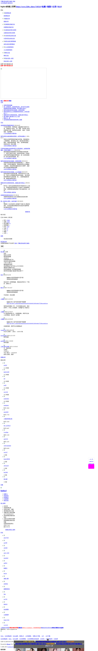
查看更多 (27, 211)
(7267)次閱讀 (7, 158)
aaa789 (5, 542)
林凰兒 (5, 568)
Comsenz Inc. (10, 646)
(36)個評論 (13, 169)
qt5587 (5, 365)
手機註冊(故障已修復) (6, 1)
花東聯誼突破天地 (8, 27)
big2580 (6, 472)
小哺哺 (2, 299)
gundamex (6, 405)
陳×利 (2, 287)
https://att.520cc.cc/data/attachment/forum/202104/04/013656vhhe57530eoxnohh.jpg (27, 303)
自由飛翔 (6, 609)
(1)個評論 (13, 192)
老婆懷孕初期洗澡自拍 (7, 195)
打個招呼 (6, 498)
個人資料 (3, 503)
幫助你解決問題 (14, 627)
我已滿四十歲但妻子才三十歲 (12, 116)
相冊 (2, 236)
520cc (2, 636)
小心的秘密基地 (8, 50)
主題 (2, 102)
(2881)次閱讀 (7, 192)
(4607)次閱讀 (7, 180)
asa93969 (3, 341)
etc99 (5, 385)
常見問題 (7, 627)
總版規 (20, 627)
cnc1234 (6, 392)
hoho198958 (7, 459)
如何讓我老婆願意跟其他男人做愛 (13, 119)
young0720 (3, 330)
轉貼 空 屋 (7, 118)
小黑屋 (2, 627)
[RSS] (59, 7)
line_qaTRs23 (7, 425)
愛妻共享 (6, 21)
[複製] (49, 7)
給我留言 (6, 497)
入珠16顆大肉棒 (5, 346)
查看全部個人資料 (10, 529)
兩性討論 (6, 55)
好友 (2, 532)
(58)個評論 (13, 133)
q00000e (6, 583)
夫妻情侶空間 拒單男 (9, 32)
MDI (2, 275)
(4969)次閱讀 (7, 145)
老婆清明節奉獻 (8, 105)
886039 (5, 604)
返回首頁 (10, 3)
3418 (8, 226)
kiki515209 (6, 372)
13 (7, 228)
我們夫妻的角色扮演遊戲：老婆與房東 (14, 110)
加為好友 (6, 495)
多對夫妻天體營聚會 (9, 44)
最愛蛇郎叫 (7, 589)
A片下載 (48, 636)
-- (9, 225)
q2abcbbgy (6, 398)
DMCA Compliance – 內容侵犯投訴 (31, 627)
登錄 (14, 1)
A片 (43, 636)
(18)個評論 (13, 198)
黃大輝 (2, 251)
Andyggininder (7, 445)
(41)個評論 (13, 145)
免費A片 (21, 636)
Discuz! (9, 644)
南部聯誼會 (7, 15)
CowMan (6, 432)
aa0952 (5, 563)
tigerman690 (4, 335)
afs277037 (6, 537)
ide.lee (5, 573)
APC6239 (6, 465)
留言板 (2, 241)
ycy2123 (6, 625)
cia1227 (6, 452)
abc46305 (6, 412)
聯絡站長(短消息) (45, 627)
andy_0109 (6, 553)
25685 (8, 220)
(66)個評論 (14, 209)
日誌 (2, 122)
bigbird (3, 491)
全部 (5, 241)
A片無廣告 (28, 636)
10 (9, 223)
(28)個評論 (13, 180)
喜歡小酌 (6, 578)
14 (7, 230)
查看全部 (3, 357)
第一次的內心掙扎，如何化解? (9, 201)
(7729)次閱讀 (7, 133)
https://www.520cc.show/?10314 (28, 7)
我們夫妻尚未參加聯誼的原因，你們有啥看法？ (13, 136)
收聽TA (6, 494)
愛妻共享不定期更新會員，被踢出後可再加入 (16, 115)
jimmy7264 (6, 620)
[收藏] (43, 7)
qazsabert (6, 558)
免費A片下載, (36, 636)
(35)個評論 (13, 158)
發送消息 (6, 500)
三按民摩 (6, 614)
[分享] (54, 7)
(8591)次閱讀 (7, 198)
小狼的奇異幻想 (8, 418)
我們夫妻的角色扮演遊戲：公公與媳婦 (11, 172)
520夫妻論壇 (4, 3)
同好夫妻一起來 (8, 61)
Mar (5, 594)
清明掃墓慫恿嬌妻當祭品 (7, 125)
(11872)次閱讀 (7, 209)
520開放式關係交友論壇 (57, 627)
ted (4, 378)
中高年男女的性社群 (9, 38)
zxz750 (5, 599)
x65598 (5, 548)
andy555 (6, 439)
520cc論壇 (15, 636)
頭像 (2, 484)
